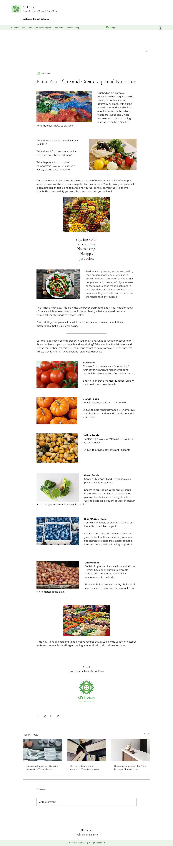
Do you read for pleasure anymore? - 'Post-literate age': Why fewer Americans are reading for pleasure (86, 767)
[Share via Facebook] (37, 716)
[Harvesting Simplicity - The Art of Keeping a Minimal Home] (130, 750)
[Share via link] (57, 716)
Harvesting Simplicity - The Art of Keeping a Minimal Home (130, 767)
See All (147, 734)
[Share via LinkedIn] (51, 716)
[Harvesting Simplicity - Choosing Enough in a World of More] (42, 750)
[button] (160, 28)
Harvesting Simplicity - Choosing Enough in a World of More (42, 767)
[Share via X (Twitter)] (44, 716)
